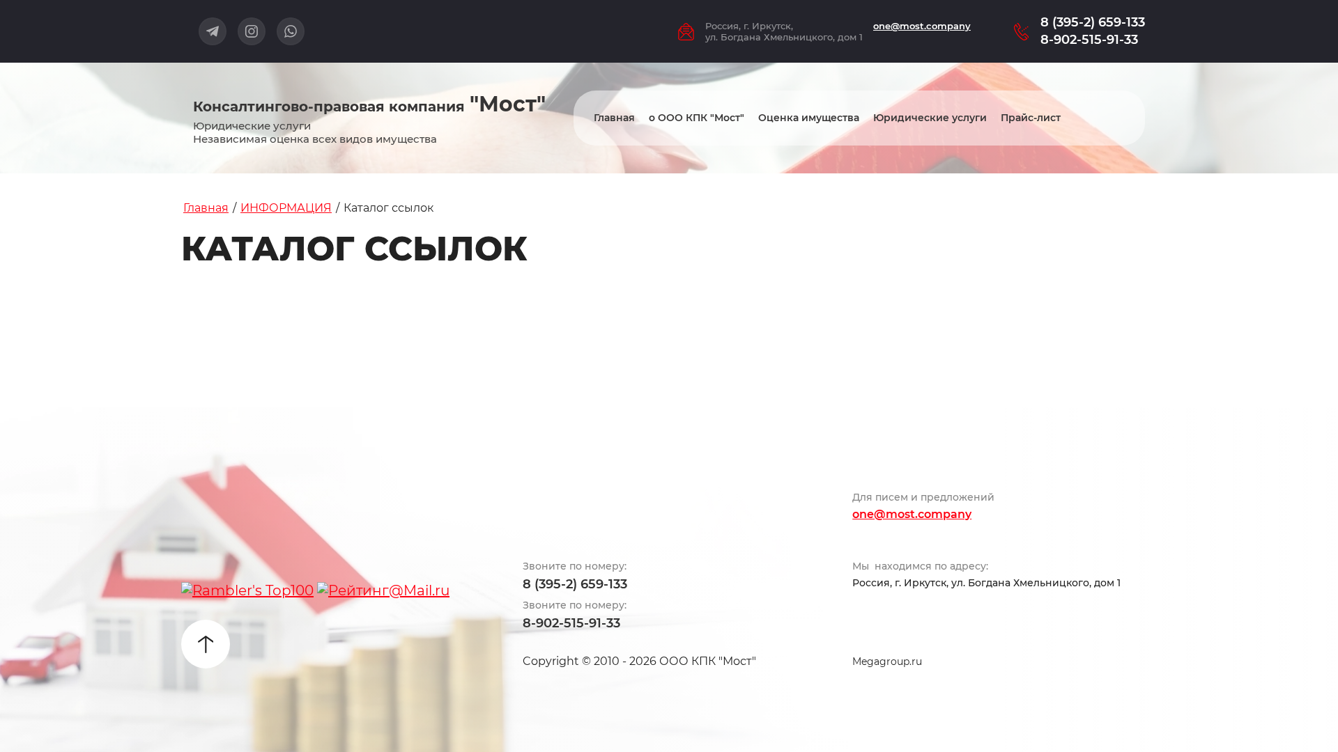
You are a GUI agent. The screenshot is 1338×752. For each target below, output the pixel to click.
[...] (1119, 118)
